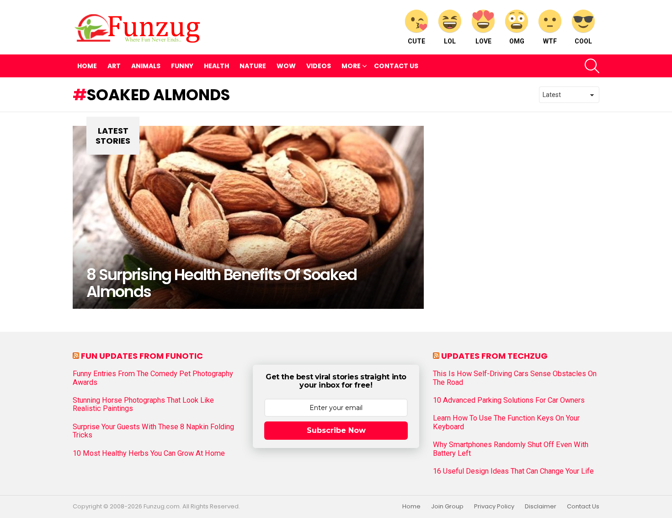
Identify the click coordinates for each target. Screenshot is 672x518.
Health (216, 65)
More (351, 65)
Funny (182, 65)
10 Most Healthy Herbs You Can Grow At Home (149, 453)
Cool (583, 41)
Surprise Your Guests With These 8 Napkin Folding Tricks (153, 431)
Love (483, 41)
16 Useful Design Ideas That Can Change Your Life (513, 471)
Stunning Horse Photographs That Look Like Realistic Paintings (143, 404)
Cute (416, 41)
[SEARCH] (592, 65)
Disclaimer (540, 506)
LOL (450, 41)
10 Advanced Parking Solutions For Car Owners (509, 400)
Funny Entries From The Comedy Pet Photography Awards (153, 378)
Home (87, 65)
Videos (318, 65)
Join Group (447, 506)
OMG (516, 41)
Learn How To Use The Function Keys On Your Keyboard (506, 422)
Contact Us (396, 65)
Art (114, 65)
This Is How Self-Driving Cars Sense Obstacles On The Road (515, 378)
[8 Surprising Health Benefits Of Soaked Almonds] (248, 217)
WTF (550, 41)
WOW (286, 65)
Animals (145, 65)
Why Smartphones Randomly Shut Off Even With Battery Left (510, 449)
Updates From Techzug (494, 356)
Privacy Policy (494, 506)
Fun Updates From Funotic (142, 356)
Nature (253, 65)
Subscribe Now (336, 430)
